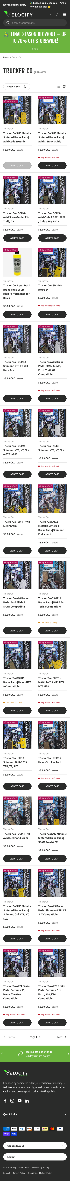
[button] (57, 14)
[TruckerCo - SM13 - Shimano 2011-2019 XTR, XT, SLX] (17, 735)
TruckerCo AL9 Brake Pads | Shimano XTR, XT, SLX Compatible (52, 910)
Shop (35, 48)
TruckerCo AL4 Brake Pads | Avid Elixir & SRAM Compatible (15, 602)
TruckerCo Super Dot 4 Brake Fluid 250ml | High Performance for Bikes (16, 292)
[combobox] (35, 22)
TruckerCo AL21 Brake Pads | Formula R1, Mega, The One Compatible (16, 992)
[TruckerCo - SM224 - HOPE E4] (52, 262)
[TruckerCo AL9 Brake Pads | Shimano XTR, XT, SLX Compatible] (52, 883)
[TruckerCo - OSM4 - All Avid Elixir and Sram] (17, 811)
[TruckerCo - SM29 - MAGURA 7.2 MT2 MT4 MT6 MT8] (52, 655)
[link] (13, 1037)
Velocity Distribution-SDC (20, 1167)
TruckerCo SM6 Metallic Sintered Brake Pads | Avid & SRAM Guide (52, 137)
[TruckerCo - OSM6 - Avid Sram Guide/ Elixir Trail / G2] (17, 190)
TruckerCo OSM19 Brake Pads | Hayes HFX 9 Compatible (17, 682)
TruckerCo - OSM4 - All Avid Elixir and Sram (16, 836)
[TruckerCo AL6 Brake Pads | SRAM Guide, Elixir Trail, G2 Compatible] (52, 339)
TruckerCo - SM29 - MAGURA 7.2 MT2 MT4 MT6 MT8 (51, 682)
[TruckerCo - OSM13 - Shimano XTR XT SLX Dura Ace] (17, 339)
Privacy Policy (19, 1173)
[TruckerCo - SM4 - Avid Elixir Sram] (17, 498)
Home (5, 57)
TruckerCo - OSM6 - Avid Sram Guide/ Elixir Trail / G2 (17, 217)
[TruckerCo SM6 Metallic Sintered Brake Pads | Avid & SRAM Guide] (52, 110)
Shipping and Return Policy (40, 1173)
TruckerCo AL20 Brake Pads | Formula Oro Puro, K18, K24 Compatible (51, 992)
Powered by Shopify (40, 1167)
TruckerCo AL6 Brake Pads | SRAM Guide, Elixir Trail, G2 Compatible (50, 368)
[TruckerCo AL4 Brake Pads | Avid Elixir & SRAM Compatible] (17, 575)
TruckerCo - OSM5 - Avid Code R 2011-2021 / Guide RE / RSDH (51, 217)
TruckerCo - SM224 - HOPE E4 (50, 287)
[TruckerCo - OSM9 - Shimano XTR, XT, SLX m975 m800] (17, 423)
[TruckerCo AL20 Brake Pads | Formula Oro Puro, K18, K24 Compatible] (52, 963)
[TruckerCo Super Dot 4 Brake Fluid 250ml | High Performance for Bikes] (17, 262)
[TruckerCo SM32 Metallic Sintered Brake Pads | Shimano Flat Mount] (52, 498)
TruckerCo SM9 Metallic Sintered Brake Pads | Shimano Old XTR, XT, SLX (17, 912)
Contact (6, 1173)
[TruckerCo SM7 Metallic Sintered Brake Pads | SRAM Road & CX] (52, 811)
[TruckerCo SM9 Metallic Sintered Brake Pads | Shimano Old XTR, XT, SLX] (17, 883)
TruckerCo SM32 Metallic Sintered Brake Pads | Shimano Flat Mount (51, 528)
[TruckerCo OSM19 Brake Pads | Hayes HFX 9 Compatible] (17, 655)
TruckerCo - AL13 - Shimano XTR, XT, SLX (51, 448)
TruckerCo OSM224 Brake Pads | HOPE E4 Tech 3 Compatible (50, 602)
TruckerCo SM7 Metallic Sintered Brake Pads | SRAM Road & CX (52, 838)
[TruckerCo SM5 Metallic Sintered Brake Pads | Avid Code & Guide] (17, 110)
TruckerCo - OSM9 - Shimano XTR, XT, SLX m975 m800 (16, 450)
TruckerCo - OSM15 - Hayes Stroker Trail (50, 760)
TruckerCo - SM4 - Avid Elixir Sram (16, 524)
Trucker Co (16, 57)
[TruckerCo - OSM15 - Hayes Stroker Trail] (52, 735)
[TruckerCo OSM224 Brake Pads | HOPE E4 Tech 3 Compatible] (52, 575)
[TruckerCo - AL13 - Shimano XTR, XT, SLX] (52, 423)
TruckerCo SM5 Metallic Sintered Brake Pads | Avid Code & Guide (17, 137)
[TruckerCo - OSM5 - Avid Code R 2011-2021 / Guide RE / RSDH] (52, 190)
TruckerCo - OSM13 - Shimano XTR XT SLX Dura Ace (15, 366)
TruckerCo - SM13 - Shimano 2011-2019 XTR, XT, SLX (15, 762)
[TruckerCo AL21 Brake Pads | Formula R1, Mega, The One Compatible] (17, 963)
